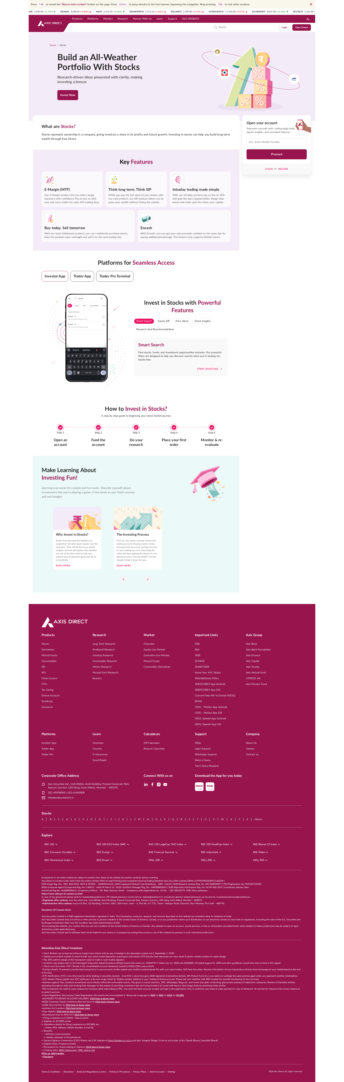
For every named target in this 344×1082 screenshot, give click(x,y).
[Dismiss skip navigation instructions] (311, 4)
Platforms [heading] (49, 734)
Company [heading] (253, 734)
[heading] (103, 62)
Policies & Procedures (119, 1072)
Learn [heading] (97, 734)
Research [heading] (99, 635)
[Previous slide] (123, 579)
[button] (55, 276)
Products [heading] (48, 635)
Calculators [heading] (152, 734)
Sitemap (171, 1072)
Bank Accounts (157, 1072)
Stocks (63, 45)
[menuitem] (77, 18)
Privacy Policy (139, 1072)
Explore (47, 835)
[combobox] (247, 27)
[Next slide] (148, 579)
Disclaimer (68, 1072)
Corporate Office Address (60, 775)
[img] (146, 784)
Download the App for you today (218, 775)
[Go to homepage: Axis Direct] (50, 23)
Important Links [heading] (206, 635)
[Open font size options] (308, 18)
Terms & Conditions (51, 1072)
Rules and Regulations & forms (91, 1072)
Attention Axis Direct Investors (62, 948)
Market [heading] (149, 635)
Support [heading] (201, 734)
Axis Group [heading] (254, 635)
